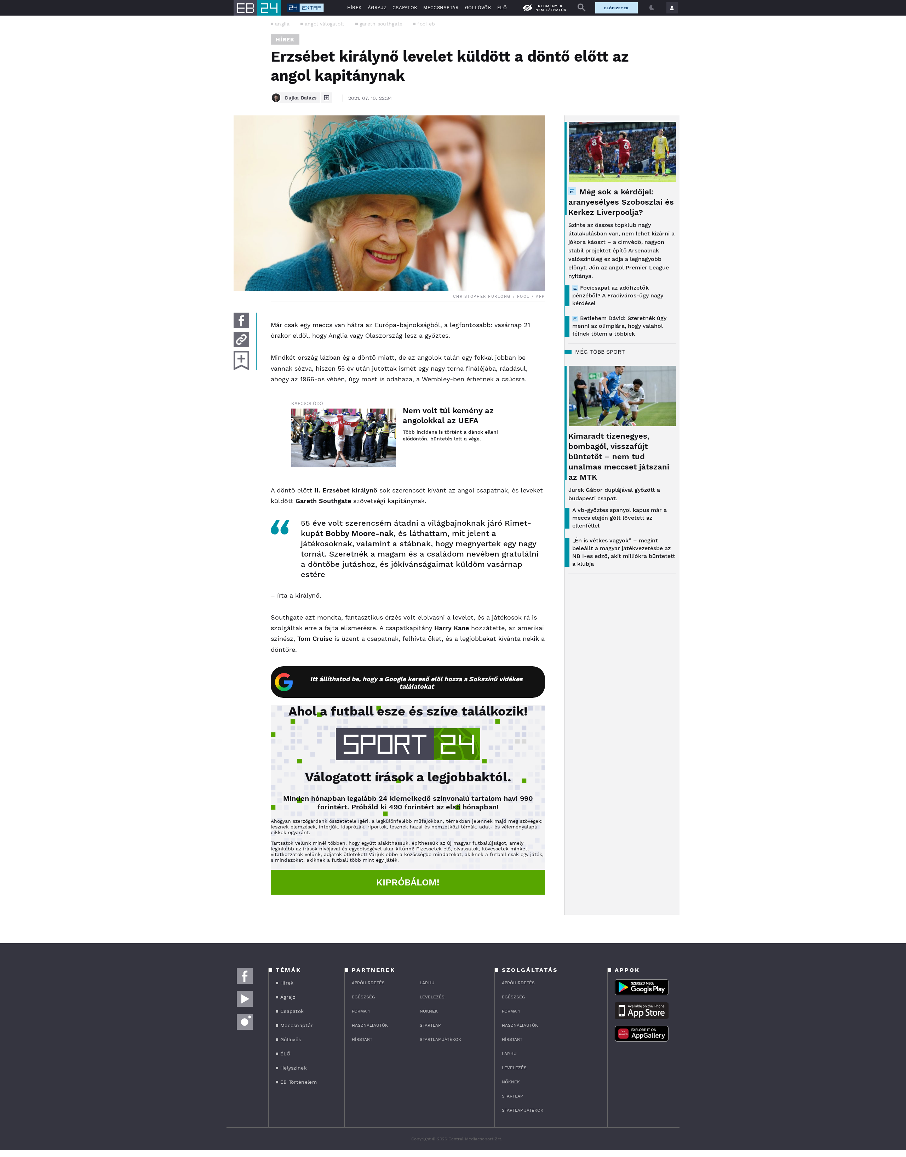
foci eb (426, 24)
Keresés (581, 8)
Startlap (430, 1025)
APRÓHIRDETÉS (368, 982)
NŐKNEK (429, 1011)
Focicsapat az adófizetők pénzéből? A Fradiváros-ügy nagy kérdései (617, 295)
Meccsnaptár (441, 7)
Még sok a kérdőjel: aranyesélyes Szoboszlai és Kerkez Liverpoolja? (621, 202)
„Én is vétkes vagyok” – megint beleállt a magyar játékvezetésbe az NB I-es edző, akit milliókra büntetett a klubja (623, 552)
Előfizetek (616, 8)
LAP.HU (427, 982)
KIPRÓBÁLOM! (408, 882)
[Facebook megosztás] (241, 320)
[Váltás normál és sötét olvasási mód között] (652, 8)
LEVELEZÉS (432, 996)
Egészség (363, 996)
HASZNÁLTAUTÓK (370, 1025)
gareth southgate (381, 24)
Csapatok (404, 7)
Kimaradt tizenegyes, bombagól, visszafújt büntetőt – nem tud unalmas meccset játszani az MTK (618, 456)
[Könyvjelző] (241, 360)
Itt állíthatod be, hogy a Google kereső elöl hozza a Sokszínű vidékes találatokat (416, 682)
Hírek (354, 7)
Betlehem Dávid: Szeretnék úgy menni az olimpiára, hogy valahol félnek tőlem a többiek (619, 326)
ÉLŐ (502, 7)
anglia (282, 24)
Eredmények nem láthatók (551, 8)
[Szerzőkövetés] (326, 97)
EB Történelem (298, 1082)
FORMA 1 (361, 1011)
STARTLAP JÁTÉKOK (440, 1039)
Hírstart (362, 1039)
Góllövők (478, 7)
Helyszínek (293, 1068)
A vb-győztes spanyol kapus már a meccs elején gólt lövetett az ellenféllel (619, 518)
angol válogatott (325, 24)
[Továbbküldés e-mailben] (241, 339)
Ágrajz (377, 7)
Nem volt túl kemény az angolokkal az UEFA (448, 415)
